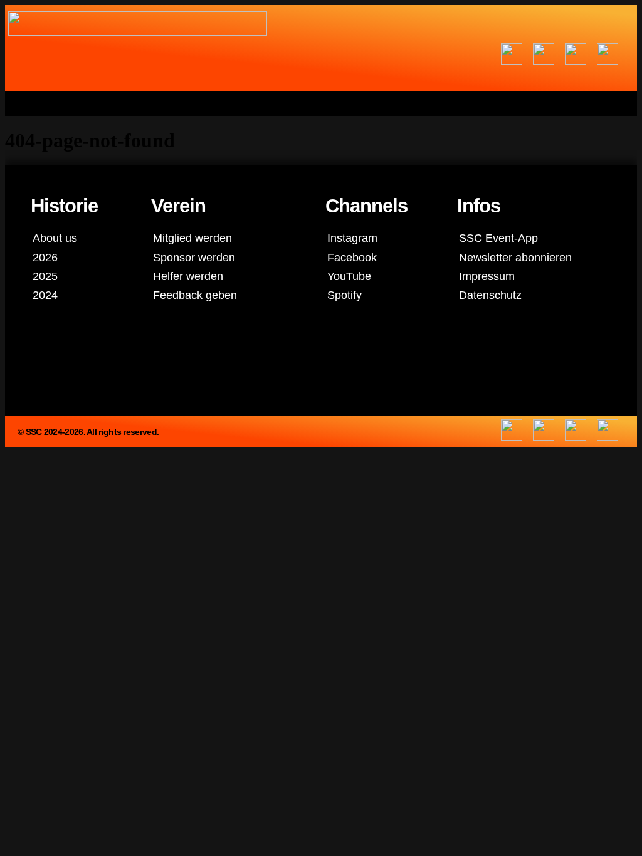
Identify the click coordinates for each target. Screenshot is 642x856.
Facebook (352, 257)
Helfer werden (188, 276)
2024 (45, 294)
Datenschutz (490, 294)
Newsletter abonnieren (515, 257)
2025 (45, 276)
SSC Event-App (498, 237)
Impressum (487, 276)
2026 (45, 257)
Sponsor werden (194, 257)
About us (55, 237)
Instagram (352, 237)
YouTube (349, 276)
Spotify (344, 294)
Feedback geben (195, 294)
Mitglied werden (192, 237)
